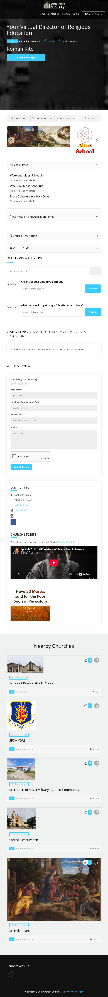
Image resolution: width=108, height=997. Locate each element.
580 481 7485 (21, 504)
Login (76, 13)
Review (14, 427)
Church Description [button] (24, 236)
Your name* (16, 389)
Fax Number (21, 509)
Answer (93, 288)
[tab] (54, 165)
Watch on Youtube (66, 542)
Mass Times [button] (20, 165)
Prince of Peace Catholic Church (32, 683)
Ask (95, 271)
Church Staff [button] (21, 248)
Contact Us (53, 13)
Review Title (17, 414)
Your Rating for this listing (24, 379)
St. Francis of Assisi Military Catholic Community (44, 789)
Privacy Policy (76, 991)
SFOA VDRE (17, 740)
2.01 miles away (18, 677)
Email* (25, 402)
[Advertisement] (54, 80)
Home (42, 13)
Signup (66, 13)
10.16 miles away (19, 735)
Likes (51, 41)
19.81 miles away (19, 834)
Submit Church (94, 14)
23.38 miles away (19, 925)
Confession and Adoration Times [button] (33, 216)
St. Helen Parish (20, 930)
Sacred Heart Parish (23, 840)
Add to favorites (70, 41)
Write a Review (67, 118)
